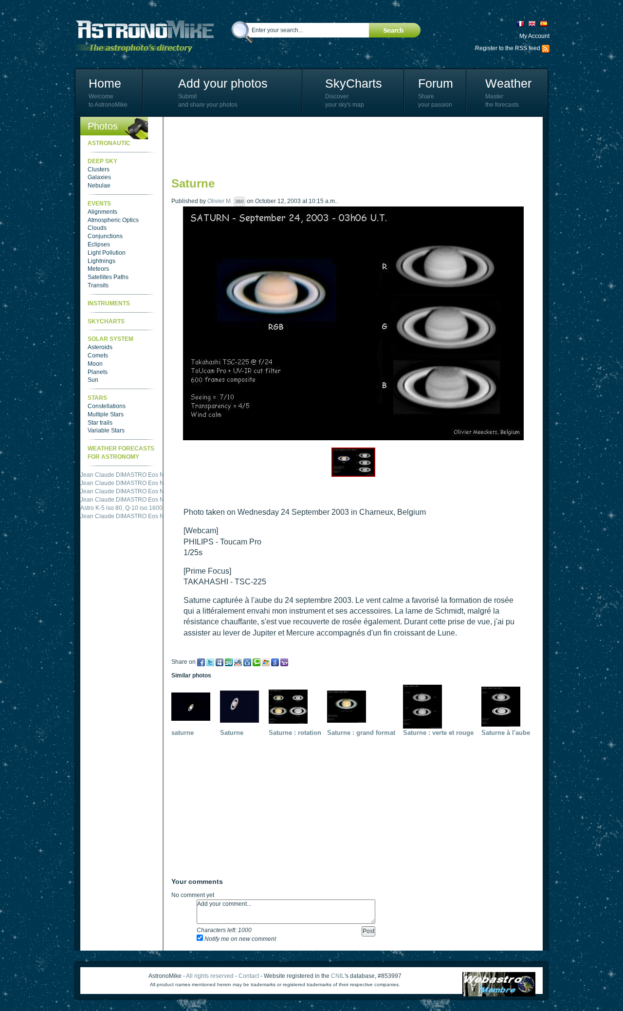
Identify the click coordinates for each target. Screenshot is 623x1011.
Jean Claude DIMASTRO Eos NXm (126, 483)
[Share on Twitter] (210, 661)
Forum (435, 83)
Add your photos (223, 83)
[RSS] (546, 48)
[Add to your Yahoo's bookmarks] (284, 661)
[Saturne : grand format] (349, 706)
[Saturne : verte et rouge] (425, 706)
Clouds (97, 228)
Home (105, 83)
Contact (248, 976)
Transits (98, 285)
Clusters (99, 169)
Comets (98, 355)
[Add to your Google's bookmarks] (275, 661)
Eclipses (99, 244)
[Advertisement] (348, 146)
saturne (182, 732)
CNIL (338, 976)
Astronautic (109, 143)
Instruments (109, 303)
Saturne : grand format (361, 732)
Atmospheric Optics (113, 220)
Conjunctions (105, 236)
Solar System (110, 339)
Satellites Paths (108, 277)
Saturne (231, 732)
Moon (95, 363)
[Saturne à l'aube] (503, 706)
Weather (508, 83)
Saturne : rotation (295, 732)
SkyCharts (353, 83)
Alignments (102, 211)
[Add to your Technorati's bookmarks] (256, 661)
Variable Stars (106, 430)
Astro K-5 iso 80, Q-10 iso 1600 (121, 474)
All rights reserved (210, 976)
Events (99, 203)
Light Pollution (107, 252)
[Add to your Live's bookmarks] (266, 661)
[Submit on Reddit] (238, 661)
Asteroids (100, 347)
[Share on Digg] (247, 661)
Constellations (107, 406)
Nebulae (99, 185)
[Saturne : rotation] (290, 706)
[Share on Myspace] (219, 661)
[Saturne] (242, 706)
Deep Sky (102, 161)
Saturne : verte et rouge (438, 732)
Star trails (100, 422)
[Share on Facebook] (201, 661)
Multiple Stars (106, 414)
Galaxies (99, 177)
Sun (93, 379)
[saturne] (193, 706)
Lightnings (101, 261)
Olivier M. (219, 201)
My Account (534, 36)
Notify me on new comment (239, 939)
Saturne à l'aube (505, 732)
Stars (97, 397)
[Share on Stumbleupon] (229, 661)
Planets (98, 372)
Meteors (98, 268)
